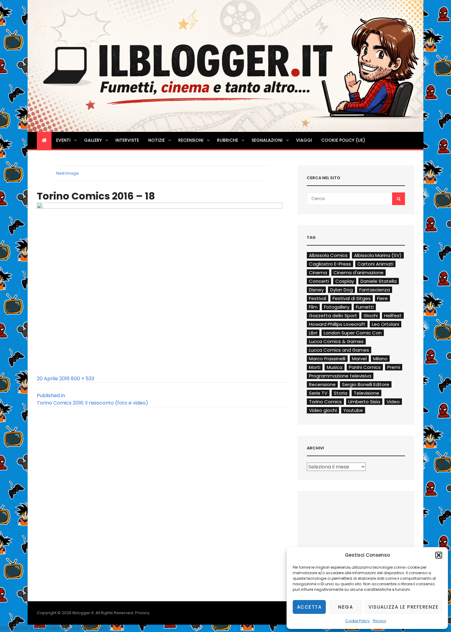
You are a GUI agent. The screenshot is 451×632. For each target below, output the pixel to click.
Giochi (371, 315)
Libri (313, 333)
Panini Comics (365, 367)
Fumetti (365, 307)
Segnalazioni (267, 140)
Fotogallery (336, 307)
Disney (316, 289)
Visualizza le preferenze (403, 607)
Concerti (319, 281)
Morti (314, 367)
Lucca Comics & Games (336, 341)
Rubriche (227, 140)
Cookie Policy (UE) (343, 140)
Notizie (156, 140)
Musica (334, 367)
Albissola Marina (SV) (378, 255)
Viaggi (304, 140)
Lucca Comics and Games (339, 350)
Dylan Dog (341, 289)
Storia (340, 393)
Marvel (359, 358)
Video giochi (323, 410)
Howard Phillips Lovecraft (337, 324)
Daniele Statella (378, 281)
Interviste (127, 140)
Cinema (318, 272)
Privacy (379, 620)
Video (393, 401)
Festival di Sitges (352, 298)
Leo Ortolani (385, 324)
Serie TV (318, 393)
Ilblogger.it (83, 613)
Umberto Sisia (364, 401)
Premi (393, 367)
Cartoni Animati (375, 264)
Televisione (366, 393)
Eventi (63, 140)
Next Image (67, 173)
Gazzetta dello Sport (333, 315)
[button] (439, 555)
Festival (317, 298)
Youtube (353, 410)
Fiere (382, 298)
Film (313, 307)
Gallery (93, 140)
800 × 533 (82, 378)
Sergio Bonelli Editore (365, 384)
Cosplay (344, 281)
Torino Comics (325, 401)
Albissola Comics (328, 255)
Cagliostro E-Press (330, 264)
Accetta (309, 607)
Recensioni (190, 140)
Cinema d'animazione (358, 272)
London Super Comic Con (353, 333)
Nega (345, 607)
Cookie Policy (357, 620)
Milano (380, 358)
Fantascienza (374, 289)
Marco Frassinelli (327, 358)
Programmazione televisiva (340, 376)
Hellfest (393, 315)
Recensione (322, 384)
